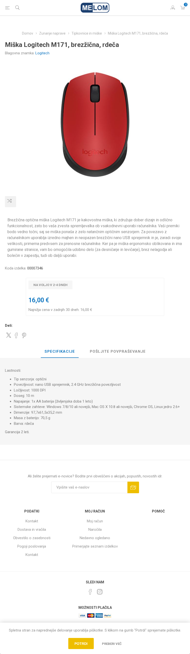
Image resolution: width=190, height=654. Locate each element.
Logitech (42, 53)
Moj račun (95, 521)
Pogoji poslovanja (31, 546)
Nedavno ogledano (95, 538)
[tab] (60, 352)
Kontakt (31, 521)
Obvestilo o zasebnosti (31, 538)
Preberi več (112, 644)
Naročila (95, 529)
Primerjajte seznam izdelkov (95, 546)
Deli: (9, 325)
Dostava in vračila (32, 529)
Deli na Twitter (8, 335)
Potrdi (81, 644)
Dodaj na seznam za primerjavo (10, 201)
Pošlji (133, 487)
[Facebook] (90, 592)
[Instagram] (100, 592)
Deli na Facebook (16, 335)
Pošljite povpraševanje (118, 351)
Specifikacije (60, 351)
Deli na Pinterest (24, 335)
